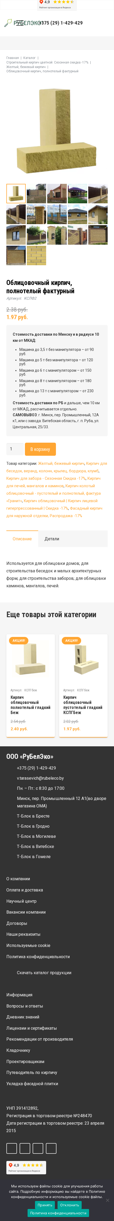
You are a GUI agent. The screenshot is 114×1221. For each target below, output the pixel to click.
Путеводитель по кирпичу (31, 1072)
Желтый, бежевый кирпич (26, 67)
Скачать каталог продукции (44, 972)
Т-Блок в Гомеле (34, 856)
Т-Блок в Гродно (33, 826)
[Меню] (20, 23)
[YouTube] (51, 1148)
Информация (19, 994)
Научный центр (21, 901)
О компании (18, 878)
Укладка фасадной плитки (32, 1083)
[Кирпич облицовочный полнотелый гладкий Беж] (30, 685)
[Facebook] (11, 1148)
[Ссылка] (23, 23)
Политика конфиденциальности (38, 956)
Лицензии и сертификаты (31, 1028)
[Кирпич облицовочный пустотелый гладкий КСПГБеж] (83, 685)
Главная (12, 58)
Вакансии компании (26, 912)
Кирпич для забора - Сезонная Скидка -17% (46, 478)
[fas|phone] (11, 768)
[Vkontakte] (25, 1148)
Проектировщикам (25, 1061)
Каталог (29, 58)
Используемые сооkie (28, 945)
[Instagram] (38, 1148)
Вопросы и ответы (24, 1006)
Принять (45, 1205)
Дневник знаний (22, 1017)
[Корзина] (106, 23)
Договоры (16, 923)
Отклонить (69, 1205)
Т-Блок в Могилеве (36, 836)
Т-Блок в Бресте (33, 816)
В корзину (40, 449)
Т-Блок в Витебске (35, 846)
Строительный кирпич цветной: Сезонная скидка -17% (47, 62)
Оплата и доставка (24, 890)
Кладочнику (18, 1050)
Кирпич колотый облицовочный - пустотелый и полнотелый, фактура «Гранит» (53, 493)
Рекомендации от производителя (39, 1039)
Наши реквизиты (23, 934)
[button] (94, 23)
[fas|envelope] (11, 778)
